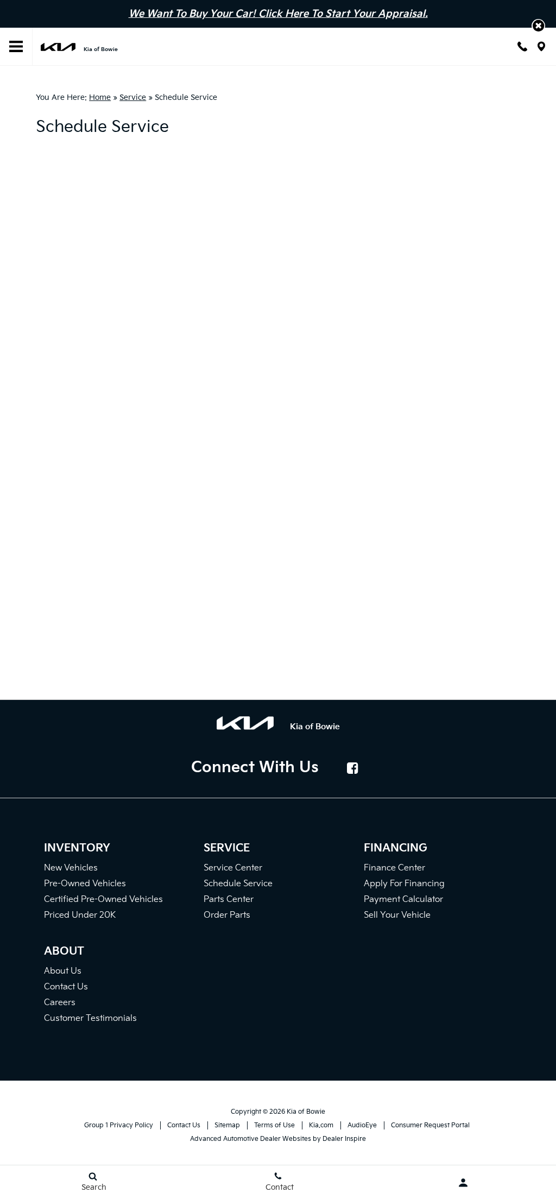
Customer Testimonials (90, 1018)
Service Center (233, 868)
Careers (59, 1003)
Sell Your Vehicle (397, 915)
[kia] (58, 46)
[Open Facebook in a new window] (353, 768)
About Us (62, 971)
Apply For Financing (404, 884)
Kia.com (321, 1125)
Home (100, 97)
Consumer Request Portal (430, 1125)
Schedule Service (238, 884)
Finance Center (394, 868)
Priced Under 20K (80, 915)
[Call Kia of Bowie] (522, 46)
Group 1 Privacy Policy (118, 1125)
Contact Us (66, 987)
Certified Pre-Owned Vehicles (103, 899)
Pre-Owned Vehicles (85, 884)
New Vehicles (71, 868)
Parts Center (229, 899)
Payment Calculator (403, 899)
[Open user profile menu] (463, 1182)
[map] (541, 46)
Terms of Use (274, 1125)
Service (132, 97)
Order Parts (227, 915)
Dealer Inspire (344, 1139)
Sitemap (227, 1125)
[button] (538, 26)
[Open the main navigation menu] (16, 47)
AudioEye (362, 1125)
